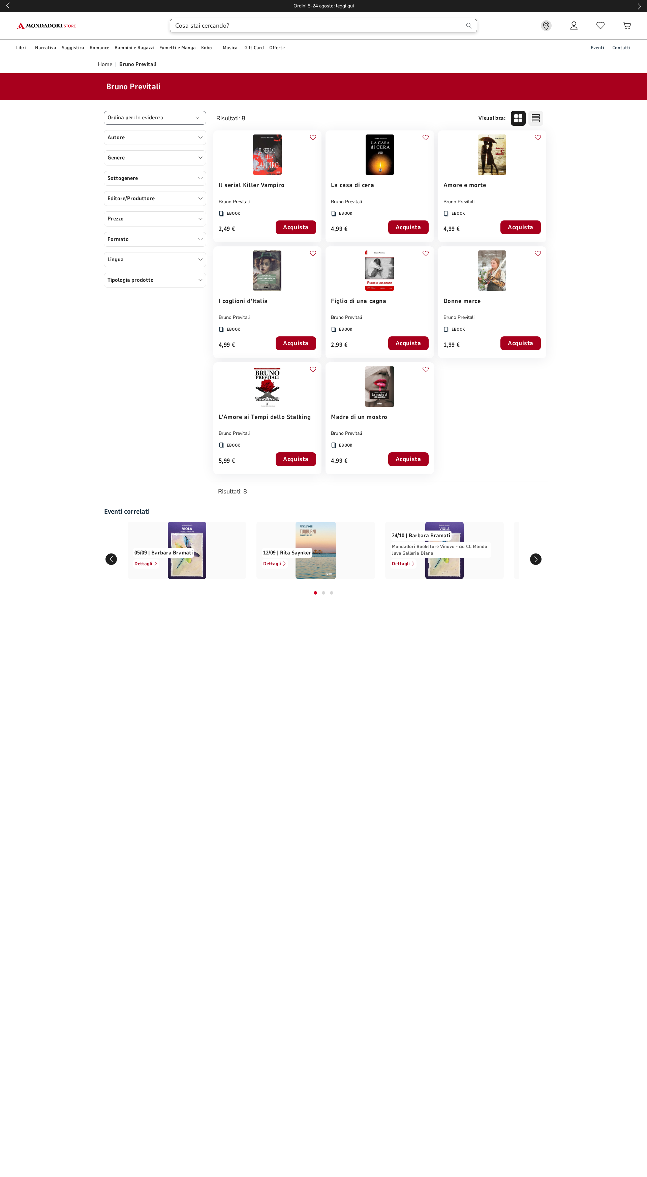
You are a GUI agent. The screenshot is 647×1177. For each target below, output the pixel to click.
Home (106, 64)
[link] (546, 25)
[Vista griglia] (518, 118)
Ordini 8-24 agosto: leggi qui (324, 6)
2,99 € (339, 345)
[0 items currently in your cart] (627, 26)
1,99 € (451, 345)
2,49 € (227, 229)
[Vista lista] (535, 118)
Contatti (621, 47)
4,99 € (339, 229)
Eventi (597, 47)
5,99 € (227, 461)
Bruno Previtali (234, 202)
